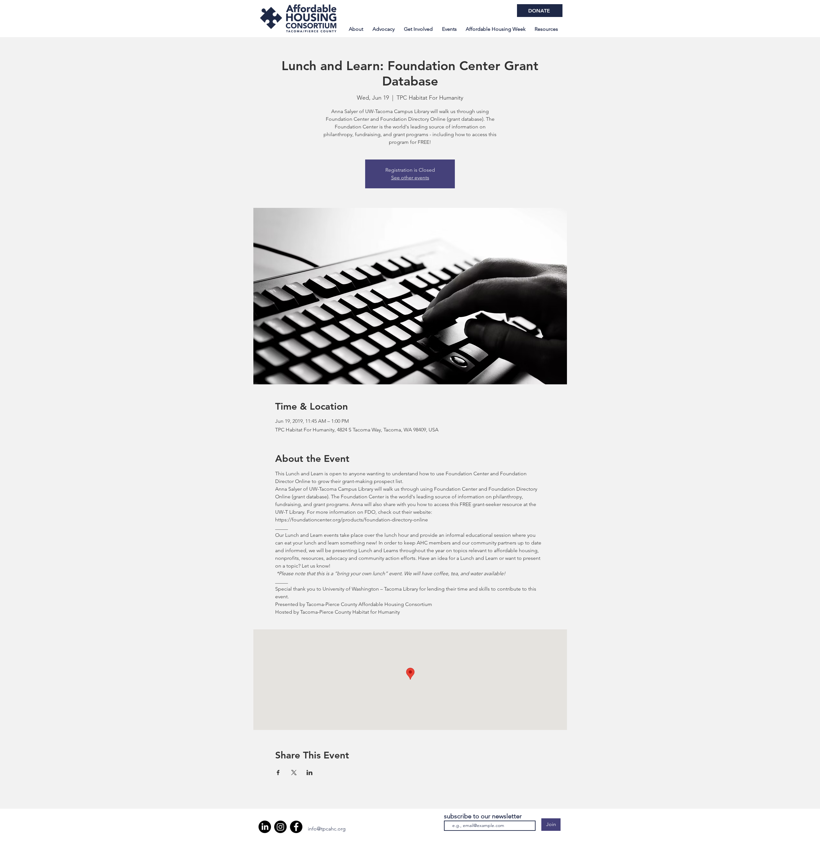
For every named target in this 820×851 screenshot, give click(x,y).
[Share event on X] (294, 772)
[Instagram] (280, 827)
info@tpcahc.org (327, 829)
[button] (495, 29)
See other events (410, 178)
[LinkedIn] (264, 827)
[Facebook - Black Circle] (296, 827)
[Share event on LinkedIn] (310, 772)
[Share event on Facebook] (278, 772)
